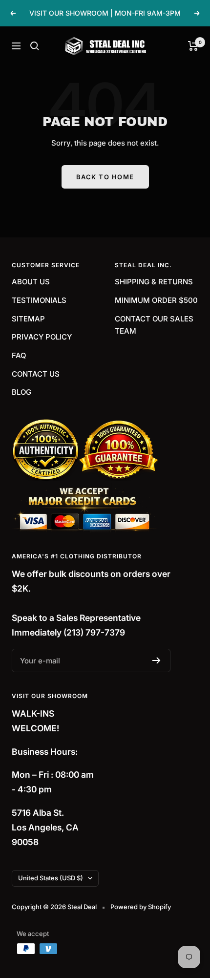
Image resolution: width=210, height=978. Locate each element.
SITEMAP (28, 318)
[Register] (156, 660)
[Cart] (193, 46)
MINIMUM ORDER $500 (156, 300)
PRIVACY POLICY (42, 336)
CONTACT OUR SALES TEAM (154, 325)
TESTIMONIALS (39, 300)
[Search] (34, 46)
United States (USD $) (50, 878)
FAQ (19, 355)
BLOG (21, 392)
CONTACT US (36, 374)
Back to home (105, 177)
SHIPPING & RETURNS (154, 281)
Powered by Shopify (140, 907)
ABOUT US (31, 281)
